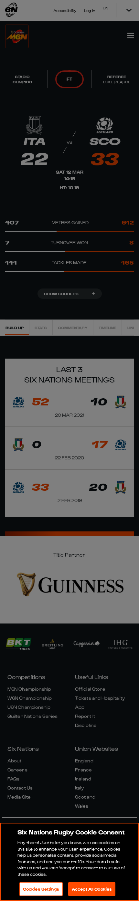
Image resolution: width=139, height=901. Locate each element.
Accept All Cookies (92, 888)
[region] (69, 862)
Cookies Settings (41, 888)
